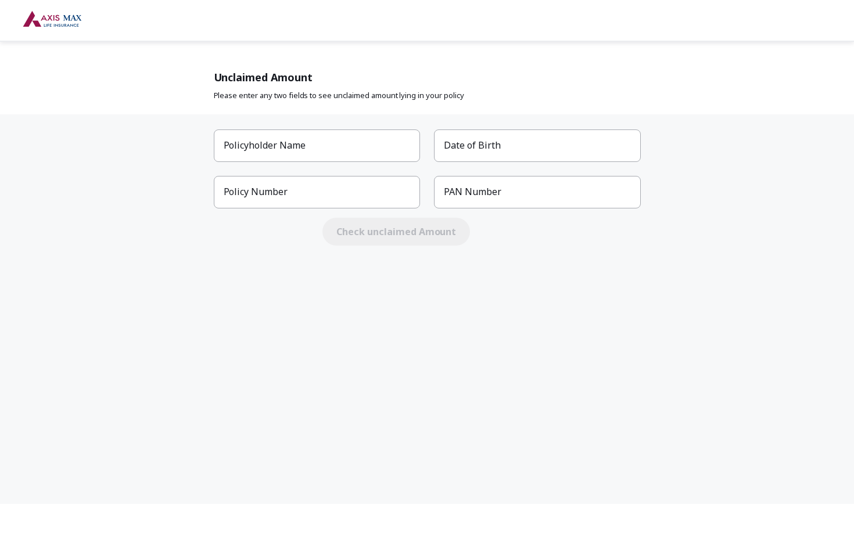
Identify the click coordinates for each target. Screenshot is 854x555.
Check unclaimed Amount (396, 231)
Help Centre (805, 21)
